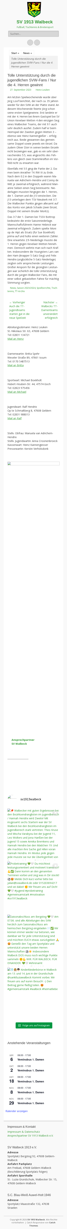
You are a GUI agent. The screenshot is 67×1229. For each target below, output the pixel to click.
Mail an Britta (15, 365)
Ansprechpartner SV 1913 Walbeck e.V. (30, 1135)
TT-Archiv (20, 291)
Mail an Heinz (15, 338)
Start (15, 53)
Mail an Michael (16, 392)
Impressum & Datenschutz (23, 1131)
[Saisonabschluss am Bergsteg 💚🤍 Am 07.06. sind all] (33, 940)
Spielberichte (43, 287)
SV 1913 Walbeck (35, 21)
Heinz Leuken (43, 89)
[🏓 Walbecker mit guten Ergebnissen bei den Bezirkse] (33, 834)
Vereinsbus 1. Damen (30, 1059)
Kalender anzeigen (17, 1111)
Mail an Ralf (14, 418)
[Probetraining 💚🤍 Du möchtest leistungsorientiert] (33, 887)
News (27, 53)
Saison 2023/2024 (26, 287)
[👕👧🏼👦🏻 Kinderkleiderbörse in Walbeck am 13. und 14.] (33, 993)
